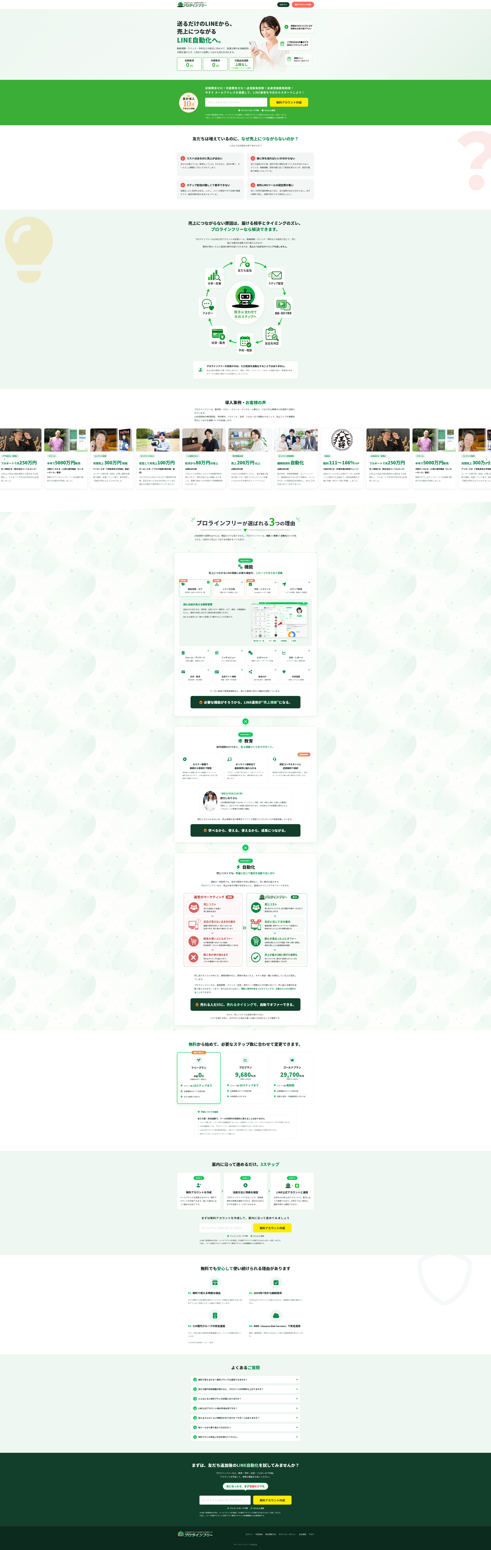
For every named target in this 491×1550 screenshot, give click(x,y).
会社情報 (302, 1534)
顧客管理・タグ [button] (193, 586)
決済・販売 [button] (195, 678)
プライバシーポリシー (287, 1534)
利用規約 (259, 1534)
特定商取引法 (270, 1534)
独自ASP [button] (262, 678)
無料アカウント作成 (303, 4)
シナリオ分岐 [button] (226, 586)
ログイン (283, 4)
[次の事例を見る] (486, 459)
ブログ (311, 1534)
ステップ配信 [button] (296, 590)
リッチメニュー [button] (228, 659)
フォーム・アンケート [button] (195, 659)
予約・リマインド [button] (259, 586)
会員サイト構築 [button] (228, 678)
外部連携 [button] (296, 678)
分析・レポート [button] (296, 659)
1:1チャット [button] (262, 659)
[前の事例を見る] (5, 459)
